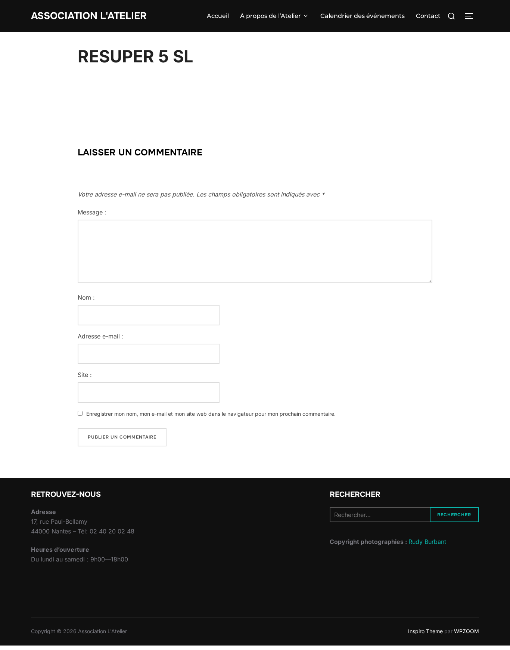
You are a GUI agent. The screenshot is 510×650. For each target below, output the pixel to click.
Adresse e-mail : (101, 336)
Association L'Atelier (89, 16)
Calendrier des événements (362, 15)
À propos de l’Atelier (270, 15)
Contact (428, 15)
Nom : (86, 297)
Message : (92, 212)
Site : (85, 374)
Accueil (218, 15)
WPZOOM (466, 631)
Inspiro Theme (425, 631)
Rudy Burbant (427, 541)
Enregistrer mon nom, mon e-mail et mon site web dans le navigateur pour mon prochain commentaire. (211, 414)
